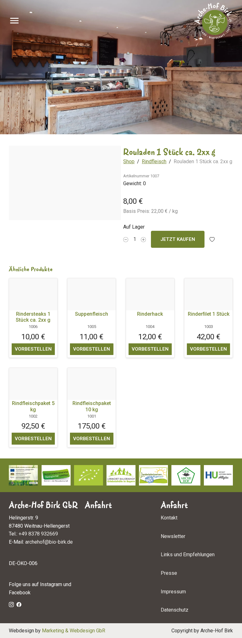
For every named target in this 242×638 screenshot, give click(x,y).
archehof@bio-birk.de (49, 542)
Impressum (173, 592)
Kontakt (169, 518)
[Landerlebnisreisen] (153, 475)
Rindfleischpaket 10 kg (91, 406)
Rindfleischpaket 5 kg (33, 406)
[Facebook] (18, 604)
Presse (169, 573)
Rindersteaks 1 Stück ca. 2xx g (33, 317)
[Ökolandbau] (56, 475)
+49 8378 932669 (38, 534)
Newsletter (173, 536)
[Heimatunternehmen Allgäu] (218, 475)
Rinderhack (150, 314)
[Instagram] (11, 604)
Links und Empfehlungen (188, 555)
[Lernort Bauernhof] (121, 475)
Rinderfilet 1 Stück (208, 314)
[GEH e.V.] (185, 475)
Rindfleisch (154, 161)
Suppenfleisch (91, 314)
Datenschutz (174, 610)
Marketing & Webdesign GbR (73, 631)
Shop (129, 161)
